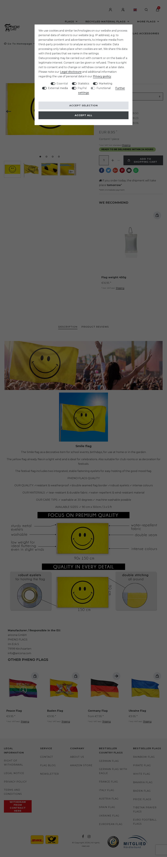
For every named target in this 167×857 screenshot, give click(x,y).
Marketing (105, 83)
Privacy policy (102, 76)
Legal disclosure (71, 71)
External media (58, 88)
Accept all (83, 115)
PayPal (82, 88)
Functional (104, 88)
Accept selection (83, 105)
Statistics (83, 83)
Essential (62, 83)
